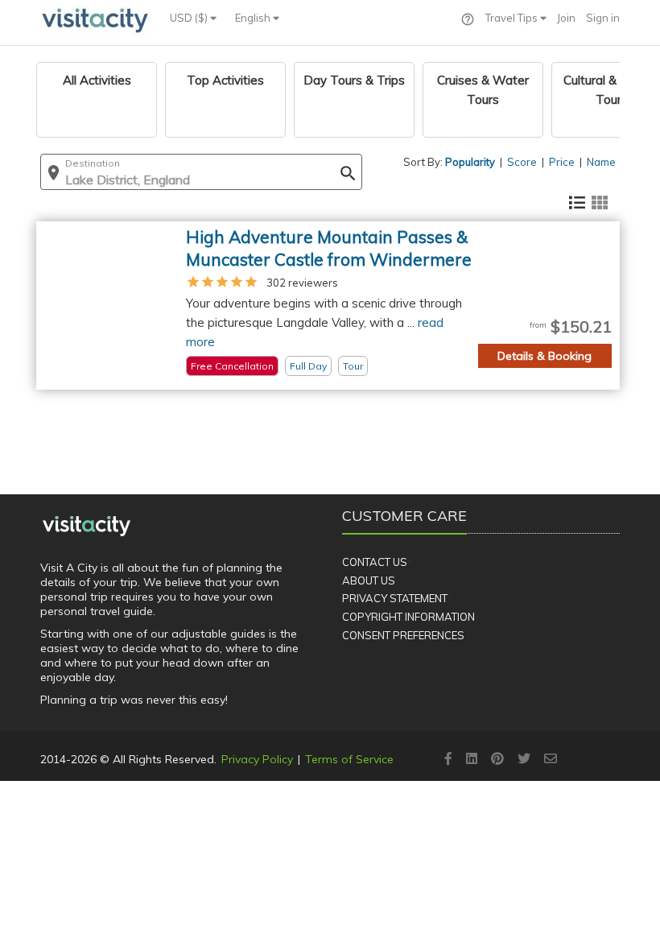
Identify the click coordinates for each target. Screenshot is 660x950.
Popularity (470, 161)
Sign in (603, 17)
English (254, 17)
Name (601, 161)
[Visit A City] (86, 525)
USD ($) (190, 17)
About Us (368, 580)
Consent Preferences (403, 635)
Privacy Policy (257, 759)
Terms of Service (349, 759)
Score (522, 161)
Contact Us (374, 562)
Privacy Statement (395, 598)
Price (562, 161)
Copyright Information (408, 616)
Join (566, 17)
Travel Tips (512, 17)
